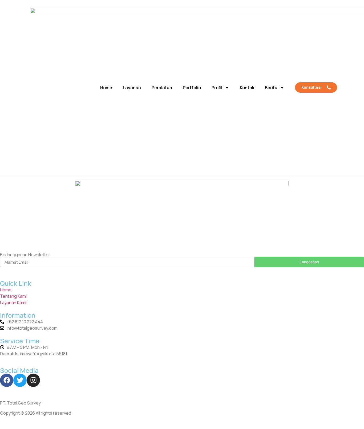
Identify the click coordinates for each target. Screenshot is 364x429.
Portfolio (192, 88)
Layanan (132, 88)
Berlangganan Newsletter (25, 254)
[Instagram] (33, 380)
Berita (271, 88)
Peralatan (162, 88)
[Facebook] (6, 380)
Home (106, 88)
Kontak (247, 88)
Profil (217, 88)
